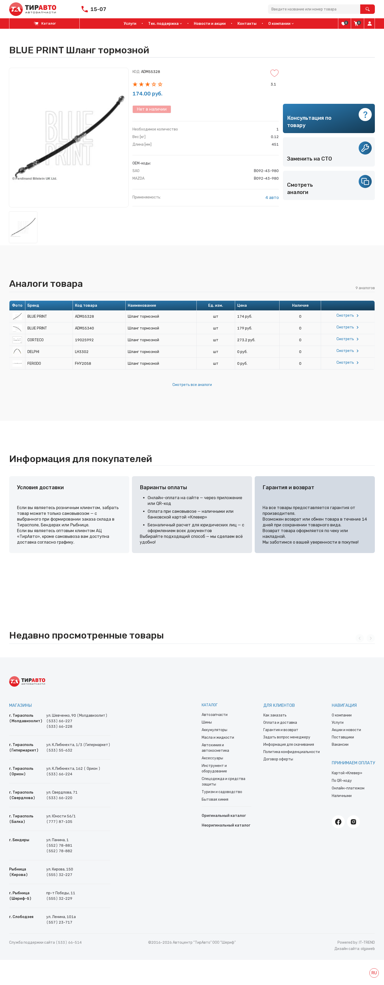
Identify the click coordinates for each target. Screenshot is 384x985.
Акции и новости (346, 730)
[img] (343, 23)
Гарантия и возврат (280, 730)
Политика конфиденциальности (291, 752)
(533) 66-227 (59, 721)
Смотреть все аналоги (192, 385)
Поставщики (343, 737)
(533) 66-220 (59, 798)
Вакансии (340, 744)
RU (374, 972)
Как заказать (275, 715)
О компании (342, 715)
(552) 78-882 (59, 851)
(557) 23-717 (59, 922)
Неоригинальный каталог (226, 825)
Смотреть (345, 315)
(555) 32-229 (59, 898)
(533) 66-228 (59, 726)
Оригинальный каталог (224, 815)
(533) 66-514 (69, 942)
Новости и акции (210, 23)
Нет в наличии (152, 109)
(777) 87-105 (59, 821)
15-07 (98, 9)
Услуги (130, 23)
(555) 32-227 (59, 875)
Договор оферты (278, 759)
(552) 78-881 (59, 845)
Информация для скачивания (288, 744)
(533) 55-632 (59, 750)
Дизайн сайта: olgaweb (354, 949)
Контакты (247, 23)
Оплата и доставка (280, 722)
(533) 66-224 (59, 774)
